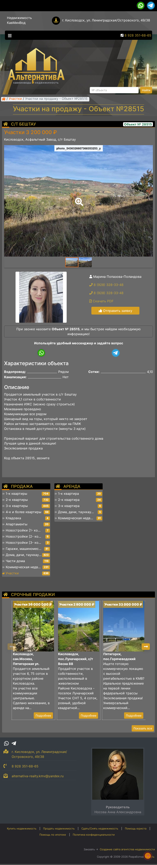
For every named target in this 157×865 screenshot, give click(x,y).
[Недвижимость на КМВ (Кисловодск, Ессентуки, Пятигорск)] (4, 99)
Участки (15, 99)
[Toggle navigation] (9, 35)
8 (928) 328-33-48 (108, 285)
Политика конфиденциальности (94, 834)
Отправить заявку (117, 311)
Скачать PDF (102, 301)
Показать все (142, 728)
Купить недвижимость (21, 828)
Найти (146, 90)
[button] (78, 199)
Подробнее (43, 715)
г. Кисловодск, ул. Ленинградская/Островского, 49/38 (106, 20)
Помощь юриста (135, 828)
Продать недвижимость (59, 828)
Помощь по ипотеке (52, 834)
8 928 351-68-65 (137, 35)
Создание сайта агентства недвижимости (127, 849)
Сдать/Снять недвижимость (99, 828)
